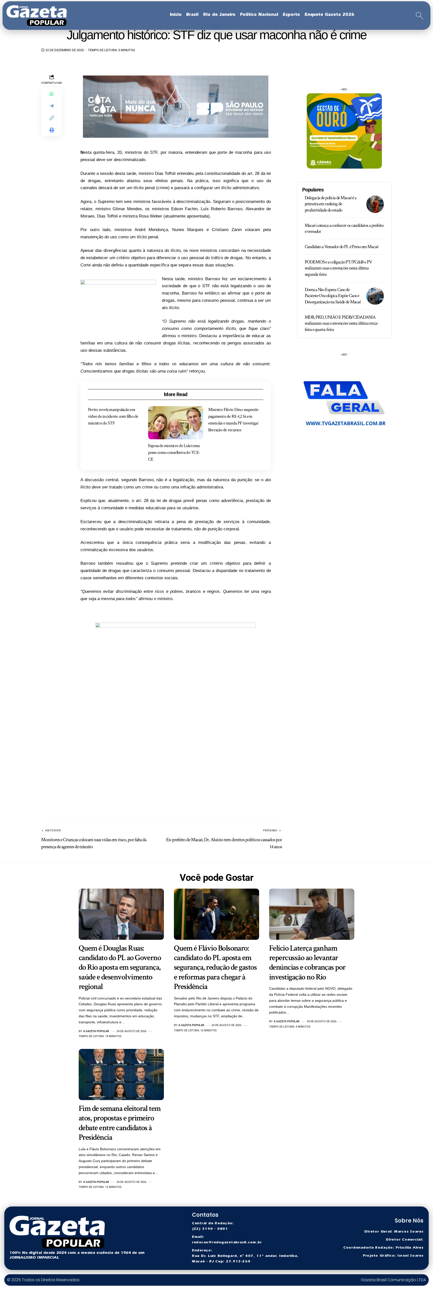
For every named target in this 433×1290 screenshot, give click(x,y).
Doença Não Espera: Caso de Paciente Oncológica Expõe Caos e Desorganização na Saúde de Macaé (333, 295)
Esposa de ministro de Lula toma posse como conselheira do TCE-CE (174, 452)
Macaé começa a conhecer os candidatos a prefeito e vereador (344, 228)
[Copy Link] (52, 118)
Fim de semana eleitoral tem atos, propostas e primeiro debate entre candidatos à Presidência (120, 1122)
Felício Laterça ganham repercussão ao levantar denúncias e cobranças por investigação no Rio (307, 962)
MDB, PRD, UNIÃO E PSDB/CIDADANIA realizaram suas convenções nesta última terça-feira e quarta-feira (342, 323)
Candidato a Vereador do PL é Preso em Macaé (341, 247)
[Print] (52, 130)
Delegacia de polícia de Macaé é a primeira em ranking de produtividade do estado (330, 204)
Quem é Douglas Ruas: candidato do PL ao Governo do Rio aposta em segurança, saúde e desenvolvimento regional (120, 967)
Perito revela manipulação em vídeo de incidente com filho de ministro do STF (113, 416)
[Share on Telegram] (52, 106)
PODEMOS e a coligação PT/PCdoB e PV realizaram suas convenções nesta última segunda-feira (338, 268)
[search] (419, 15)
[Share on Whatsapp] (52, 94)
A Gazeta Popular (96, 1031)
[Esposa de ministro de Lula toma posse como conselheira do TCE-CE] (175, 422)
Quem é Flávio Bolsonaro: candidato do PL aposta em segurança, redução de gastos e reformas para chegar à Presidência (215, 967)
